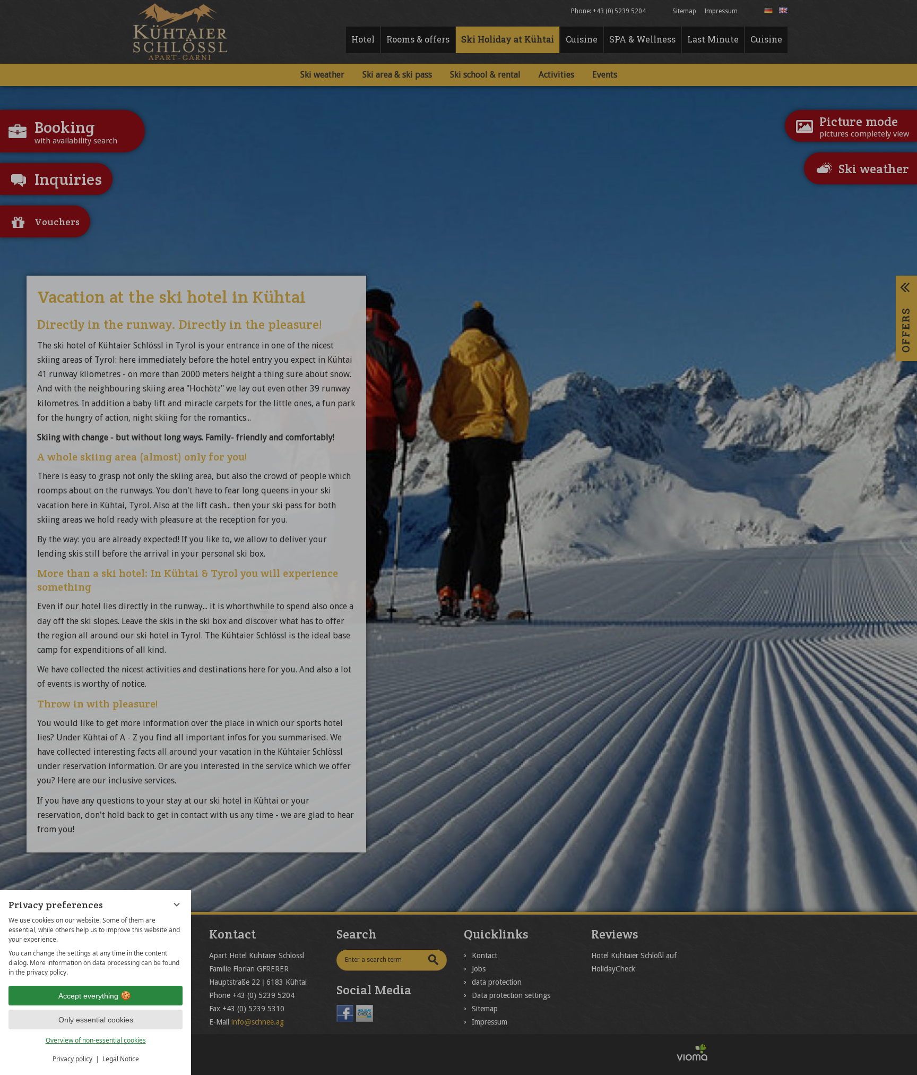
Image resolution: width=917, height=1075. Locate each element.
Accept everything (88, 996)
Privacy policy (72, 1058)
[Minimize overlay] (176, 904)
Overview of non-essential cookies (96, 1040)
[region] (95, 946)
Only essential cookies (95, 1020)
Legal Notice (120, 1058)
